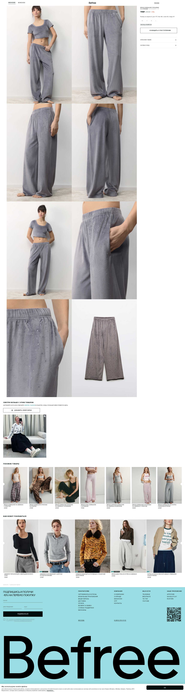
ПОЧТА (5, 600)
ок (165, 688)
